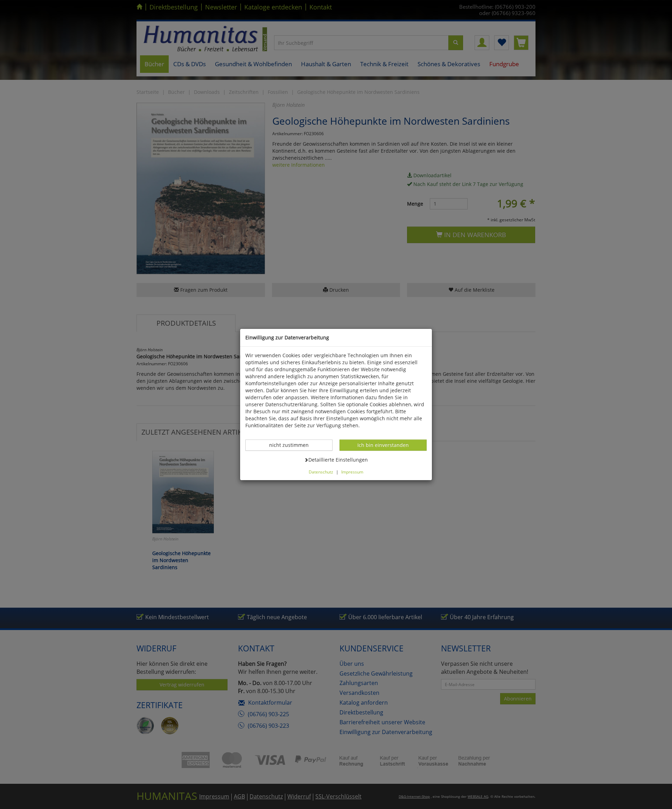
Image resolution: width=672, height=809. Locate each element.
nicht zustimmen (292, 444)
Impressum (352, 472)
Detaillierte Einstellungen (338, 459)
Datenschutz (321, 472)
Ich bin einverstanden (383, 444)
